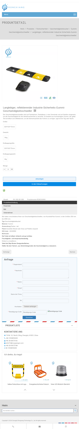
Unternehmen (8, 213)
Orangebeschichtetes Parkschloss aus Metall (39, 384)
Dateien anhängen (30, 306)
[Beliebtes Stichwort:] (75, 410)
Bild (5, 209)
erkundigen (40, 179)
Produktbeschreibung (11, 202)
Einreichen (29, 317)
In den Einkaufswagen (39, 184)
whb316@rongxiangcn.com (15, 343)
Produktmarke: (32, 199)
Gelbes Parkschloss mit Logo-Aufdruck (18, 384)
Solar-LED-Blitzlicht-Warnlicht (60, 384)
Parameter (7, 206)
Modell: (5, 199)
